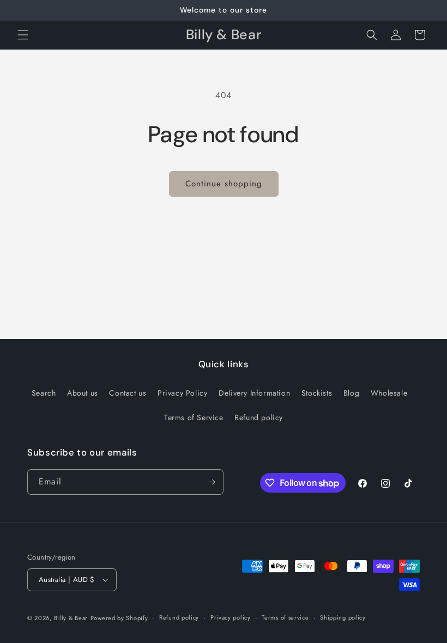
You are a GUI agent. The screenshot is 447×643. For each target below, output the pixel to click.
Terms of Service (194, 417)
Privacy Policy (182, 392)
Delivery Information (254, 392)
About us (82, 392)
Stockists (316, 392)
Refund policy (258, 417)
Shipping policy (343, 617)
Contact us (127, 392)
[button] (23, 35)
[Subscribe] (211, 482)
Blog (351, 392)
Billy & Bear (71, 618)
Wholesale (389, 392)
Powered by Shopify (119, 618)
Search (44, 392)
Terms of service (285, 617)
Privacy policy (230, 617)
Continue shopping (223, 184)
